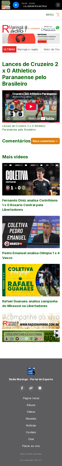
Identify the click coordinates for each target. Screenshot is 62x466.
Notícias (31, 425)
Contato (31, 432)
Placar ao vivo (31, 446)
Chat (31, 439)
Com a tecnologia (27, 460)
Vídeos (31, 411)
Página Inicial (31, 398)
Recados (31, 418)
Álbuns (31, 405)
